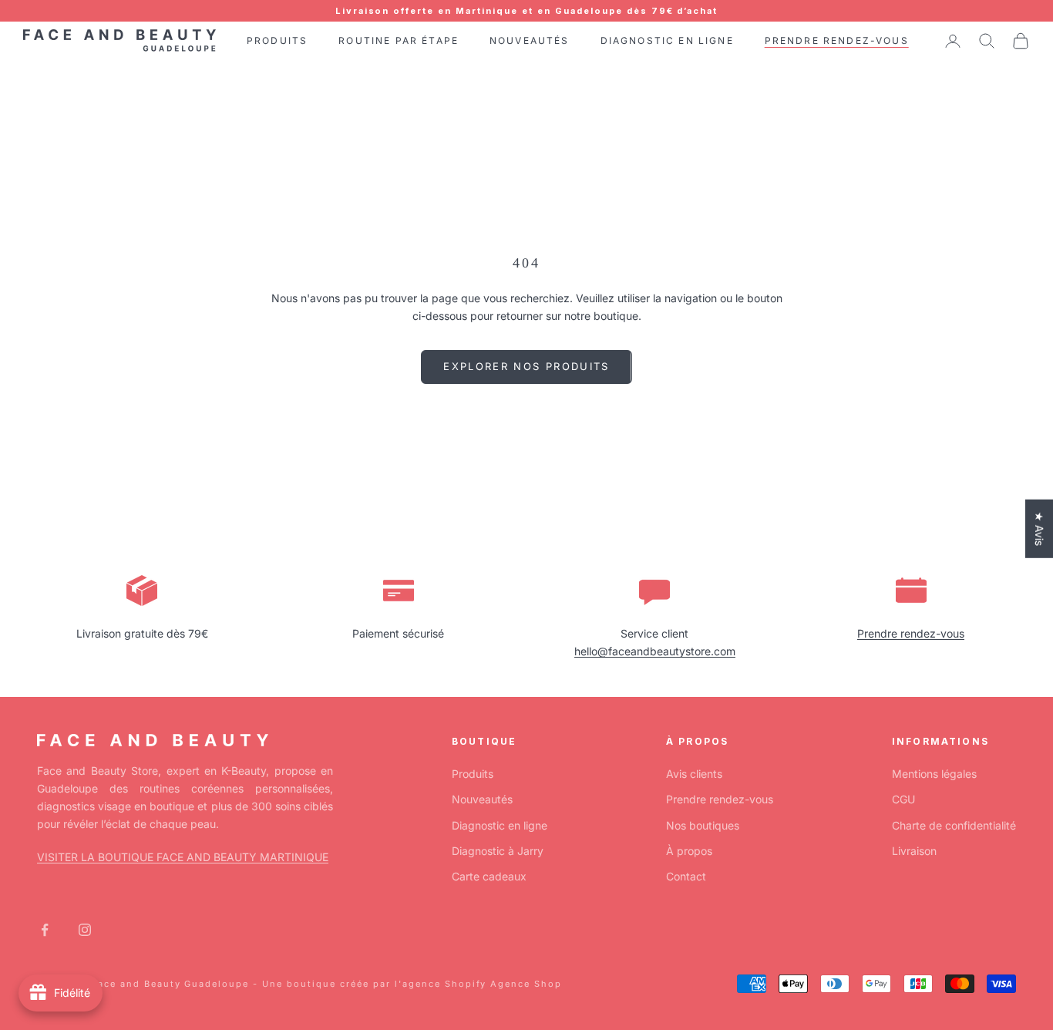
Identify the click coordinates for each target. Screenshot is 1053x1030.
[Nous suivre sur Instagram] (85, 929)
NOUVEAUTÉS (529, 40)
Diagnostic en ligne (499, 825)
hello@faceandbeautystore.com (654, 651)
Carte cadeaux (489, 876)
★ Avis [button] (1039, 529)
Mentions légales (934, 773)
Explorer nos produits (526, 366)
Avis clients (694, 773)
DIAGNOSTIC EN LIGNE (667, 40)
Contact (686, 876)
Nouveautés (482, 799)
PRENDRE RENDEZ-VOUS (837, 40)
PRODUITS (277, 40)
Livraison (914, 850)
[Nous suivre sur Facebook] (44, 929)
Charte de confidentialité (954, 825)
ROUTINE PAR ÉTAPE (398, 40)
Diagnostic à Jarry (497, 850)
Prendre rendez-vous (910, 633)
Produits (472, 773)
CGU (903, 799)
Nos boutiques (702, 825)
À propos (689, 850)
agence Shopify (444, 983)
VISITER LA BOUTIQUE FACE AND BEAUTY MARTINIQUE (182, 856)
